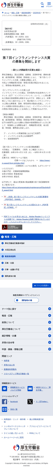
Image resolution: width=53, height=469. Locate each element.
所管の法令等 (8, 342)
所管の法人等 (9, 365)
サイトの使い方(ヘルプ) (13, 433)
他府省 (6, 361)
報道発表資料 (10, 256)
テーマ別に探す (9, 309)
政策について (8, 322)
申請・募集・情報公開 (12, 349)
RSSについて (34, 433)
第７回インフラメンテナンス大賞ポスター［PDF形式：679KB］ (26, 206)
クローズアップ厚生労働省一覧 (16, 374)
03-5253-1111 (27, 459)
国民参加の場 (10, 276)
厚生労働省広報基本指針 (15, 243)
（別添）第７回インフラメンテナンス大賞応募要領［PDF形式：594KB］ (26, 198)
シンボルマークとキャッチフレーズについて (14, 427)
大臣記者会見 (10, 250)
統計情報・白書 (9, 336)
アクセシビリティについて (40, 426)
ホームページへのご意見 (14, 437)
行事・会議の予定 (12, 269)
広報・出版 (9, 263)
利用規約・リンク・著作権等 (14, 420)
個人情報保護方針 (36, 419)
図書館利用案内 (10, 369)
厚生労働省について (11, 329)
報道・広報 (7, 316)
